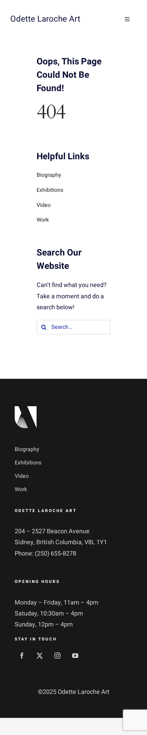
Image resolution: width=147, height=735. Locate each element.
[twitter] (39, 655)
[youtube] (75, 655)
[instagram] (57, 655)
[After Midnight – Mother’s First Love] (26, 409)
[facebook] (22, 655)
